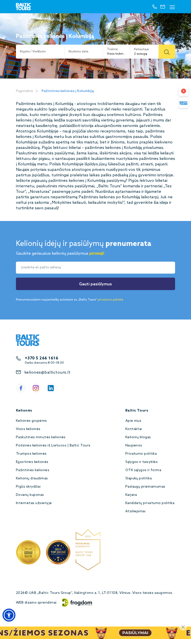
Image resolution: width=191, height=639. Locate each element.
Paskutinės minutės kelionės (41, 437)
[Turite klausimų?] (184, 103)
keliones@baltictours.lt (47, 372)
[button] (9, 615)
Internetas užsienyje (34, 503)
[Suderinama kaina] (184, 91)
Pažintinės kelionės (32, 470)
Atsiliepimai (135, 511)
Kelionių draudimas (32, 478)
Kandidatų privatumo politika (149, 503)
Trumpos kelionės (31, 454)
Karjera (131, 495)
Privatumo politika (141, 454)
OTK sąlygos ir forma (143, 470)
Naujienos (133, 445)
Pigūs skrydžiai (28, 487)
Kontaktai (133, 429)
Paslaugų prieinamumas (145, 487)
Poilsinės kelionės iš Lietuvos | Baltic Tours (53, 445)
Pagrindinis (24, 91)
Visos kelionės (28, 429)
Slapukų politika (138, 478)
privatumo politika (110, 300)
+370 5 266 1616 (41, 358)
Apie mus (133, 421)
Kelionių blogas (138, 437)
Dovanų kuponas (30, 495)
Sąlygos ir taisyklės (141, 462)
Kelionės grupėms (31, 421)
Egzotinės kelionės (32, 462)
